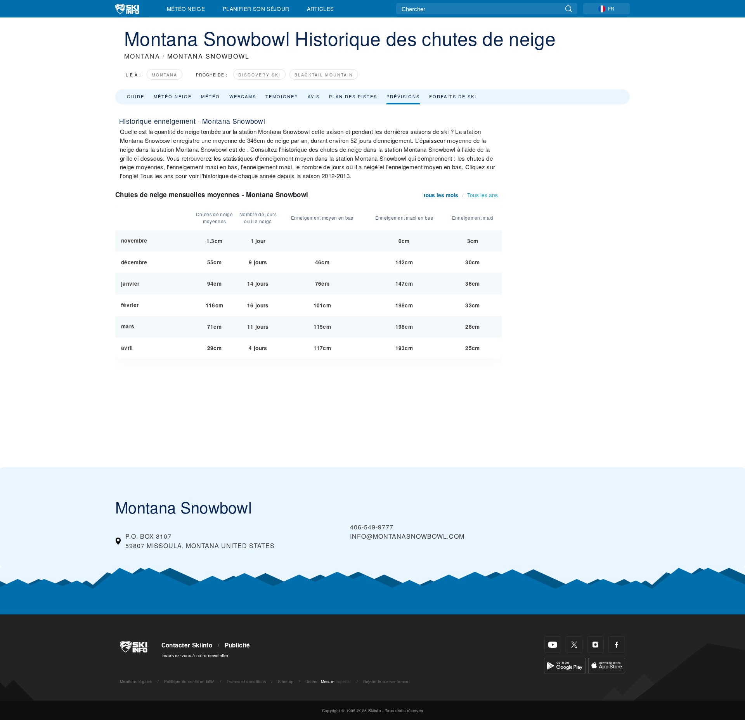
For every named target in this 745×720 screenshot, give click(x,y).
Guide (135, 96)
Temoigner (281, 96)
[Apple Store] (606, 665)
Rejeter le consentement (386, 681)
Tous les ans (482, 195)
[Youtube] (552, 644)
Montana (164, 75)
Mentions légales (136, 681)
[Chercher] (568, 8)
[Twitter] (574, 644)
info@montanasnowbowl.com (407, 536)
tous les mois (441, 195)
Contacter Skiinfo (186, 645)
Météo (210, 96)
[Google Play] (565, 665)
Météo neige (173, 96)
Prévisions (403, 96)
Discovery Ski (259, 75)
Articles (320, 8)
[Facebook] (616, 644)
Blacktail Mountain (324, 75)
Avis (314, 96)
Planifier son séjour (256, 8)
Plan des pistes (353, 96)
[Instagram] (595, 644)
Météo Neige (186, 8)
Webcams (242, 96)
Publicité (237, 645)
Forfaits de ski (452, 96)
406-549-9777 (371, 526)
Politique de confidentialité (189, 681)
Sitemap (285, 681)
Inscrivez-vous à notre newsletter (195, 655)
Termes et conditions (246, 681)
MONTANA (142, 56)
